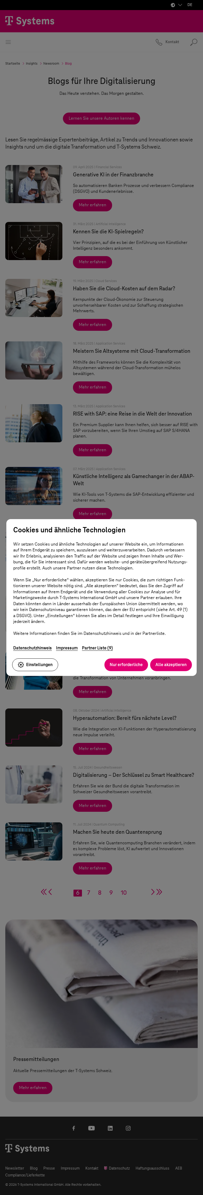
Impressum (67, 648)
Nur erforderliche (126, 664)
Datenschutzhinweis (32, 648)
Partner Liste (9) (97, 648)
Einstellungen (39, 664)
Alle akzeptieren (171, 664)
